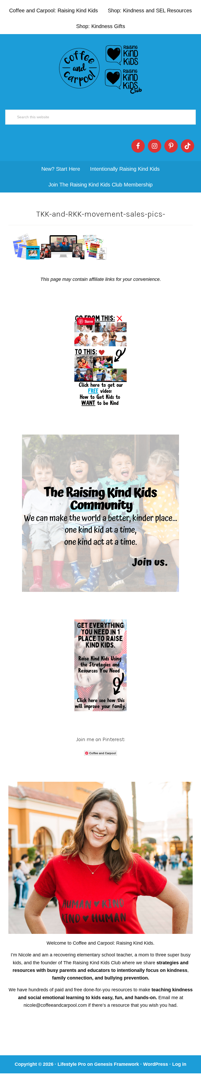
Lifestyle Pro (72, 1064)
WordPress (155, 1064)
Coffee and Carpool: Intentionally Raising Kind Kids (100, 68)
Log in (179, 1064)
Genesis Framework (116, 1064)
